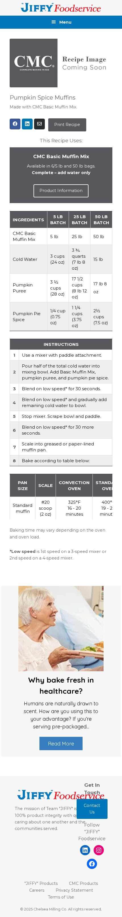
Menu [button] (65, 22)
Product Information (61, 190)
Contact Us (92, 809)
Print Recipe (67, 124)
